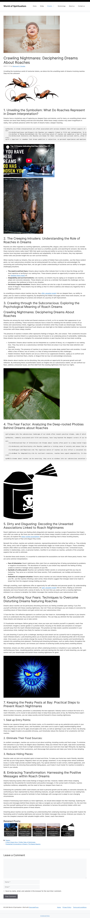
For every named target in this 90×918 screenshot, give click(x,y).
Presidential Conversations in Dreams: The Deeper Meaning (23, 844)
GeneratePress (33, 907)
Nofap (42, 6)
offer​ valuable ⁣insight (48, 293)
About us (72, 6)
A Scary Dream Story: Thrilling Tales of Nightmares (20, 842)
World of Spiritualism (15, 6)
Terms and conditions (79, 907)
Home (35, 6)
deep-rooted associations (30, 536)
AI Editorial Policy (45, 916)
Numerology (61, 6)
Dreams (49, 6)
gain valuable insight (49, 588)
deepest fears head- (18, 275)
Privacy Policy (67, 907)
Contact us (81, 6)
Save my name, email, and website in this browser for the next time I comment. (33, 891)
